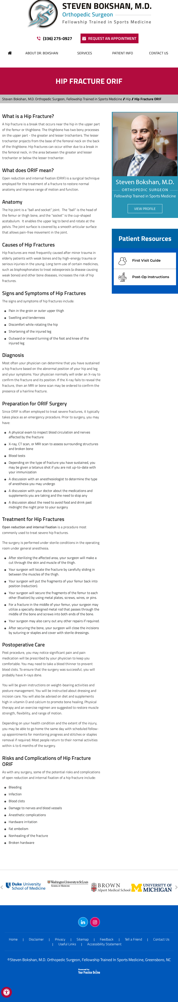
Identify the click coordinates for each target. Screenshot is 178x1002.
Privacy (60, 939)
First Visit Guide (146, 260)
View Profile (145, 208)
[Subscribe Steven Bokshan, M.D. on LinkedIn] (83, 922)
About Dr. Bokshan (41, 53)
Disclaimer (36, 939)
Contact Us (158, 53)
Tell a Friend (133, 939)
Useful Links (67, 944)
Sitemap (83, 939)
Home (10, 53)
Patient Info (122, 53)
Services (84, 53)
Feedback (107, 939)
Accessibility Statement (104, 944)
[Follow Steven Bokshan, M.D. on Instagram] (95, 922)
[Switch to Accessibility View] (6, 992)
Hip (128, 98)
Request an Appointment (112, 38)
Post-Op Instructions (150, 277)
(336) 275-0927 (57, 38)
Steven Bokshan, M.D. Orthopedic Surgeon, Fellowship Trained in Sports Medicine (62, 98)
